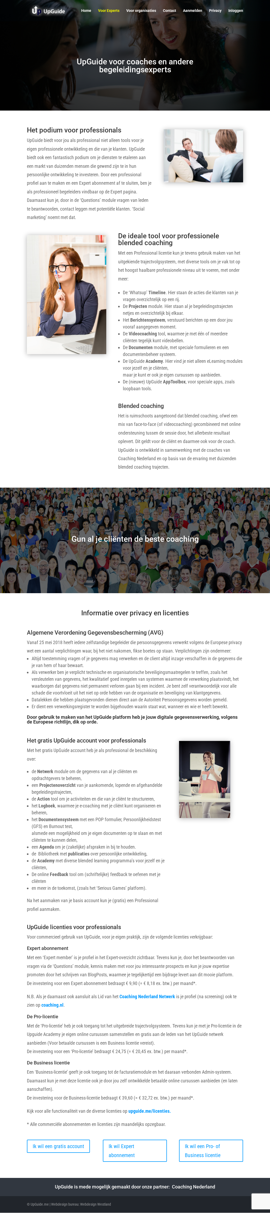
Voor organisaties (141, 11)
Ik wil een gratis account (58, 1146)
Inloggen (235, 11)
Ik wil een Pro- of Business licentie (202, 1150)
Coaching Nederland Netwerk (147, 996)
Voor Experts (108, 11)
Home (86, 11)
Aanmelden (192, 11)
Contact (169, 11)
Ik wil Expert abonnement (122, 1150)
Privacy (215, 11)
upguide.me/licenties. (149, 1111)
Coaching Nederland (193, 1187)
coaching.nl (52, 1005)
